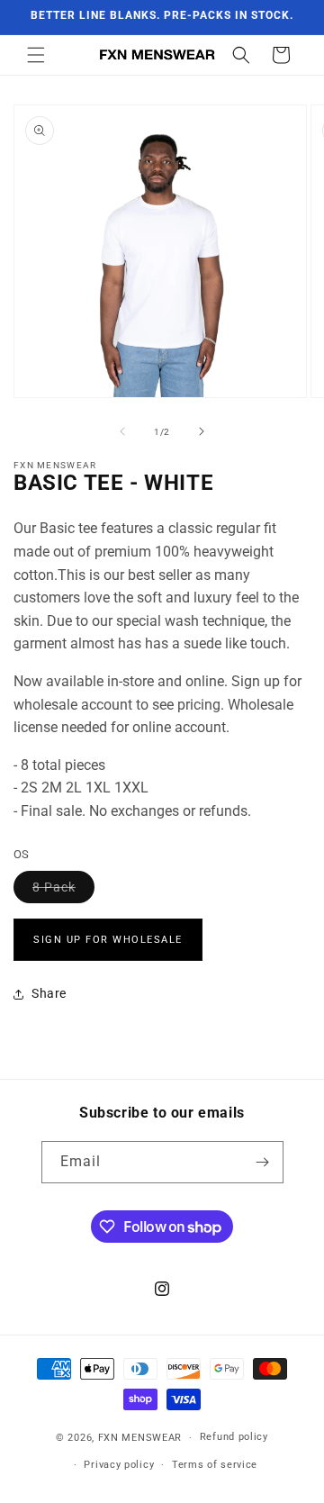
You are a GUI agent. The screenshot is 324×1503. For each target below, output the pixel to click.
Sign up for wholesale (108, 940)
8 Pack (63, 891)
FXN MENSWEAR (140, 1438)
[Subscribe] (263, 1162)
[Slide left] (122, 431)
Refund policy (234, 1437)
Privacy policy (119, 1465)
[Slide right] (201, 431)
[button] (36, 55)
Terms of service (214, 1465)
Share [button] (49, 993)
